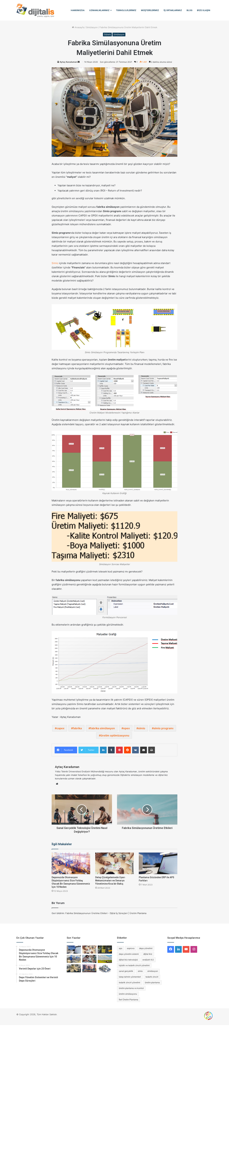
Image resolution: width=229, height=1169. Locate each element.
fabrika (77, 728)
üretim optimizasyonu (115, 735)
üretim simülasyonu (128, 994)
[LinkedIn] (103, 750)
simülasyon (152, 971)
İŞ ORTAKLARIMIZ (173, 10)
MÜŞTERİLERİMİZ (150, 10)
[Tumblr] (111, 750)
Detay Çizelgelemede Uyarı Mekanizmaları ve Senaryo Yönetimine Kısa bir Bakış (110, 880)
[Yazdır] (151, 750)
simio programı (163, 728)
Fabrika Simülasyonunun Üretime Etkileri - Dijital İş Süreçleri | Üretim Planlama (105, 913)
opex (126, 728)
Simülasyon (92, 27)
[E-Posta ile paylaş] (143, 750)
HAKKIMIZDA (77, 10)
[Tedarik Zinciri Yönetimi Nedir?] (105, 950)
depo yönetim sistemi (129, 954)
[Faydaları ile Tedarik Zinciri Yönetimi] (105, 959)
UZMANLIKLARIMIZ (99, 10)
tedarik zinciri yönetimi (129, 982)
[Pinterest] (119, 750)
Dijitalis (107, 34)
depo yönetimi (145, 948)
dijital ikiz (147, 954)
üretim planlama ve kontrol (131, 988)
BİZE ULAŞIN (203, 10)
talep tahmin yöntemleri (130, 977)
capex (60, 728)
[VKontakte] (135, 750)
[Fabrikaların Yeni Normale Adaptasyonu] (89, 968)
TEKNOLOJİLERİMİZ (126, 10)
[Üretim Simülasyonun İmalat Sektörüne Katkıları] (74, 968)
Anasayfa (79, 27)
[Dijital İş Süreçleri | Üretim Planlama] (35, 10)
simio (141, 728)
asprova (130, 948)
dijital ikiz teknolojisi (128, 959)
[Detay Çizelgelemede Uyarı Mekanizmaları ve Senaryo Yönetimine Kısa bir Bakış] (114, 863)
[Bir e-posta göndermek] (79, 62)
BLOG (189, 10)
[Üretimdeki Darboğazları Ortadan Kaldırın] (74, 959)
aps (120, 948)
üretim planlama (152, 982)
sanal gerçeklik (126, 971)
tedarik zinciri (152, 977)
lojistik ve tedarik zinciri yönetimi (134, 965)
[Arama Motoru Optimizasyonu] (208, 1019)
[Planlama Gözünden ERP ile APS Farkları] (158, 863)
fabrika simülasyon (102, 728)
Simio (55, 263)
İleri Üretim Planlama (128, 999)
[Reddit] (127, 750)
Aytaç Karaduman (68, 62)
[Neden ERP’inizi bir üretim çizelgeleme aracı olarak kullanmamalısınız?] (105, 968)
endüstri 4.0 (148, 959)
